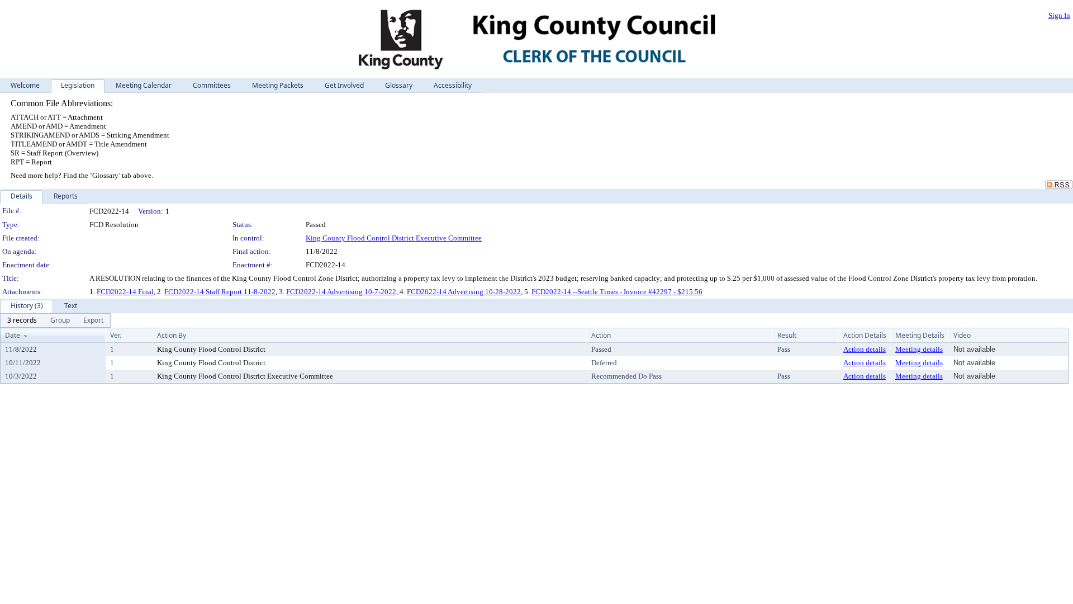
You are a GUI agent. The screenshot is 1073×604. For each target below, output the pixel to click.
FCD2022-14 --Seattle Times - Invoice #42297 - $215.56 (616, 291)
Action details (864, 349)
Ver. (115, 335)
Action (601, 335)
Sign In (1059, 15)
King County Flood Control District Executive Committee (394, 238)
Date (12, 335)
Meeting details (919, 349)
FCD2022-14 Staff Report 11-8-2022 (220, 291)
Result (786, 335)
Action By (171, 335)
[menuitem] (22, 320)
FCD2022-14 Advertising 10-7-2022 (341, 291)
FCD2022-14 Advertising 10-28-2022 (464, 291)
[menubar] (55, 320)
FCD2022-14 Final (125, 291)
